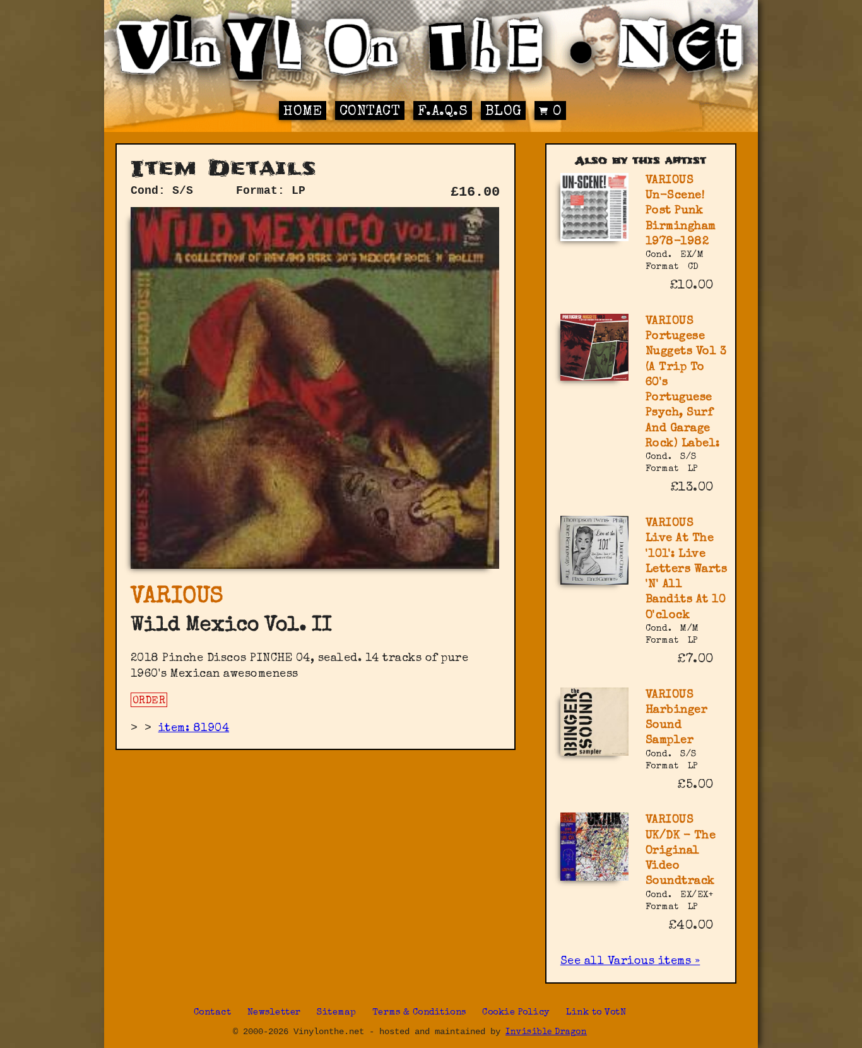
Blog (503, 112)
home (302, 112)
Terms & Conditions (419, 1012)
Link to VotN (596, 1012)
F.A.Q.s (443, 112)
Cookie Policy (516, 1012)
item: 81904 (194, 728)
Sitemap (337, 1012)
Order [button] (149, 701)
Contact (370, 112)
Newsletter (274, 1012)
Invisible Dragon (546, 1032)
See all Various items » (630, 961)
